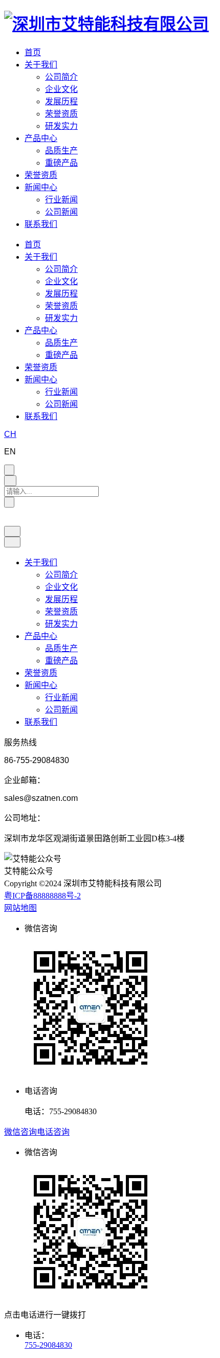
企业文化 (61, 89)
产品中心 (41, 138)
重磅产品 (61, 162)
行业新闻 (61, 199)
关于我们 (41, 64)
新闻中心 (41, 187)
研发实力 (61, 126)
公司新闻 (61, 212)
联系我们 (41, 224)
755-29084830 (48, 1345)
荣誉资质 (61, 113)
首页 (33, 52)
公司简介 (61, 77)
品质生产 (61, 150)
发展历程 (61, 101)
